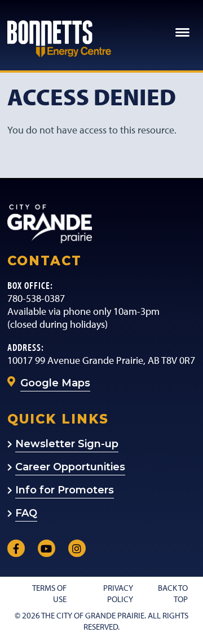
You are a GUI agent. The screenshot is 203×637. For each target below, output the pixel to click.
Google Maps (55, 383)
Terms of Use (49, 593)
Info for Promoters (64, 490)
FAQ (26, 513)
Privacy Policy (118, 593)
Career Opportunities (70, 467)
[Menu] (183, 30)
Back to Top (173, 593)
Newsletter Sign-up (66, 444)
